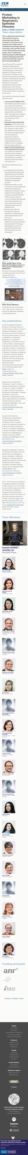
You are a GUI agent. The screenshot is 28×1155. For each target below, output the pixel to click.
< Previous (7, 998)
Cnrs (14, 1119)
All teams (15, 998)
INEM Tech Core (14, 1075)
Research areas (14, 1042)
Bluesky (13, 1137)
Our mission (14, 1028)
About (14, 1026)
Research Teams (14, 1044)
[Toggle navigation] (25, 4)
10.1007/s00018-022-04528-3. (12, 441)
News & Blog (14, 1065)
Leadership (14, 1052)
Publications (14, 1047)
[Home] (4, 4)
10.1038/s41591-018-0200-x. (14, 505)
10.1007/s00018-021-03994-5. (12, 473)
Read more (3, 1147)
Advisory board (14, 1054)
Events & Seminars (14, 1067)
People (14, 1050)
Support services (14, 1057)
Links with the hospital (14, 1034)
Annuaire (14, 1059)
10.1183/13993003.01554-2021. (12, 407)
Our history (14, 1030)
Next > (22, 998)
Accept (3, 1152)
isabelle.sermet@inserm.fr (3, 9)
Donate (14, 1081)
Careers (14, 1087)
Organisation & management (14, 1032)
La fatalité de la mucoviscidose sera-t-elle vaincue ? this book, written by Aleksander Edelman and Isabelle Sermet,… (13, 308)
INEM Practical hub (14, 1072)
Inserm (14, 1125)
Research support (14, 1070)
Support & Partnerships (14, 1036)
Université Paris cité (14, 1130)
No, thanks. (11, 1152)
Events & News (14, 1062)
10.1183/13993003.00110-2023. (12, 373)
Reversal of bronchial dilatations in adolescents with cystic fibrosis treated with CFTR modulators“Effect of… (13, 269)
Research (14, 1040)
